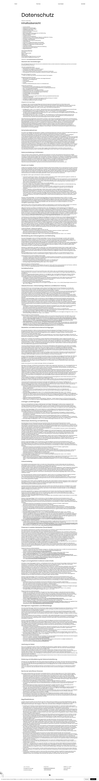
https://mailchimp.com (45, 399)
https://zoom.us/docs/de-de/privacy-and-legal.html (40, 325)
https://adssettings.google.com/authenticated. (51, 525)
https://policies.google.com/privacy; (40, 557)
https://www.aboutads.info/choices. (33, 518)
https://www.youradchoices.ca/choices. (54, 517)
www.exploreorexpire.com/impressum (35, 59)
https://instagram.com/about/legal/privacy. (42, 551)
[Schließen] (97, 779)
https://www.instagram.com (55, 550)
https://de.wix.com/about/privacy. (57, 266)
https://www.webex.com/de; (33, 318)
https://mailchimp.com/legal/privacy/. (68, 399)
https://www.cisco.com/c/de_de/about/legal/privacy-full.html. (62, 318)
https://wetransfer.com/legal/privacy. (41, 641)
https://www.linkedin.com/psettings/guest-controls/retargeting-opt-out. (57, 554)
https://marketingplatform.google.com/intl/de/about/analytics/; (40, 458)
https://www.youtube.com (32, 601)
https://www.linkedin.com (32, 553)
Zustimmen (93, 779)
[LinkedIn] (50, 775)
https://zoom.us (45, 323)
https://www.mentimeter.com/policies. (41, 637)
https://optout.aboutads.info (36, 214)
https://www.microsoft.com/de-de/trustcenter (52, 321)
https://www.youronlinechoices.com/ (52, 214)
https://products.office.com (42, 320)
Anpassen (87, 779)
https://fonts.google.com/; (32, 598)
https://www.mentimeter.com (48, 636)
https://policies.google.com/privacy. (56, 598)
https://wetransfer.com (47, 640)
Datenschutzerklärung (60, 779)
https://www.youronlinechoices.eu (33, 517)
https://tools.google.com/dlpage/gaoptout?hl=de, (59, 524)
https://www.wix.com (34, 266)
